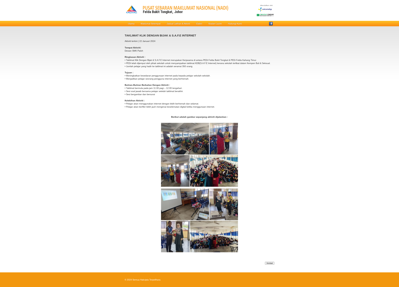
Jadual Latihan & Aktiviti (178, 23)
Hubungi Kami (235, 23)
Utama (131, 23)
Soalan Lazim (215, 23)
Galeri (199, 23)
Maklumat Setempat (150, 23)
